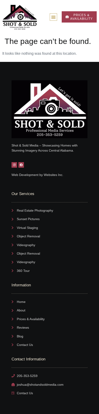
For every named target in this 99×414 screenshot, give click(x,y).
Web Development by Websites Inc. (37, 175)
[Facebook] (21, 165)
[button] (53, 17)
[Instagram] (14, 165)
